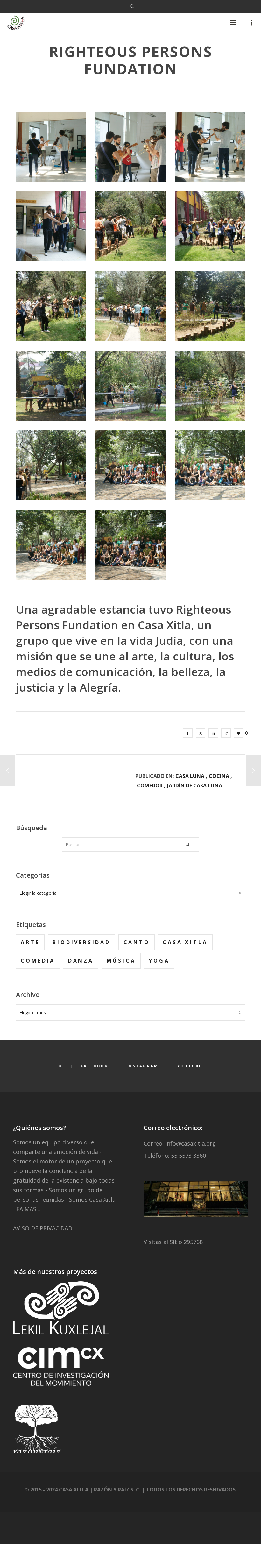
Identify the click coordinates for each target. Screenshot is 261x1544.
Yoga (159, 960)
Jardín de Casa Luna (194, 785)
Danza (81, 960)
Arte (30, 942)
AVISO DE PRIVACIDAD (42, 1228)
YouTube (189, 1066)
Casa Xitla (185, 942)
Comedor (150, 785)
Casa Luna (189, 775)
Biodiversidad (81, 942)
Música (121, 960)
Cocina (219, 775)
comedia (38, 960)
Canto (136, 942)
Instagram (142, 1066)
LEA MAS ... (27, 1209)
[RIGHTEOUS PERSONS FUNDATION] (188, 733)
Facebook (94, 1066)
